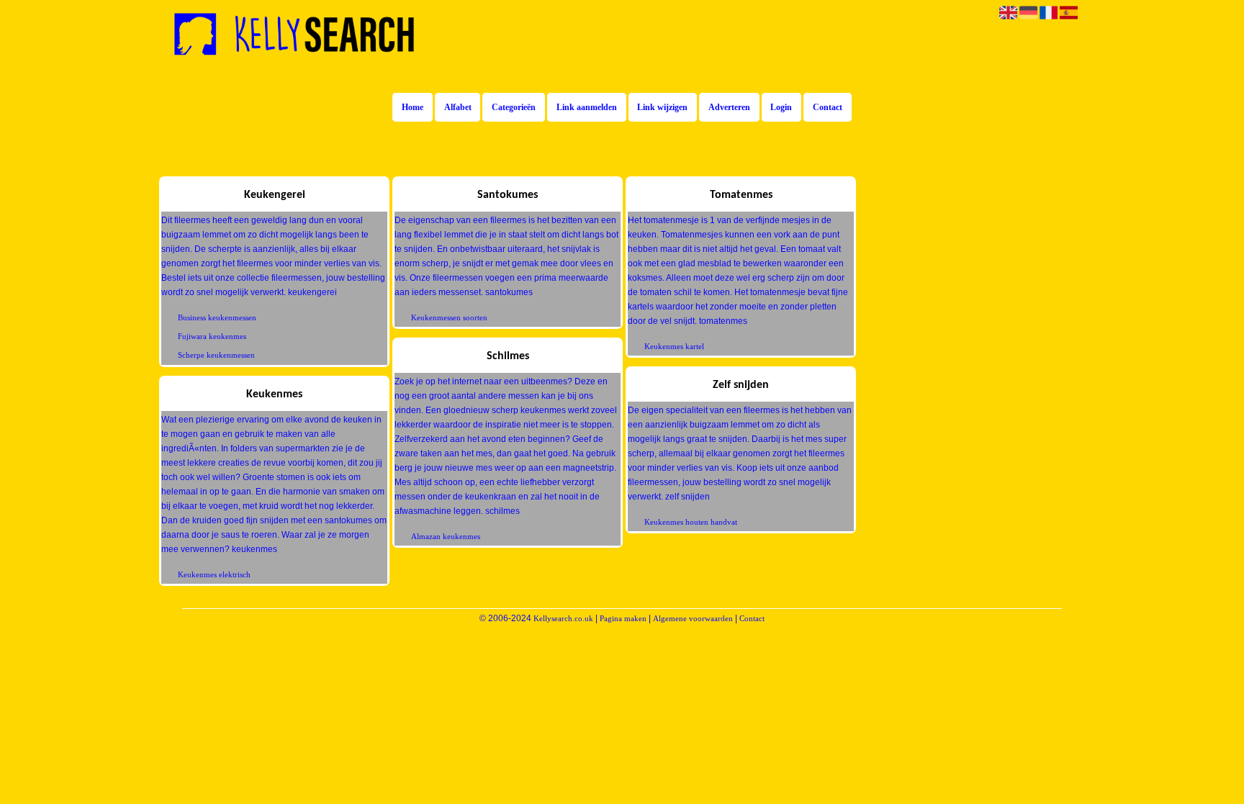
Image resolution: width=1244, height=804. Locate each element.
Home (412, 107)
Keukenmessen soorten (449, 317)
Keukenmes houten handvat (690, 522)
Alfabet (458, 107)
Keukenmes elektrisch (214, 574)
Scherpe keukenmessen (216, 355)
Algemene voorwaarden (693, 618)
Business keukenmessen (217, 317)
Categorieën (514, 107)
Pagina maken (623, 618)
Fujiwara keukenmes (212, 336)
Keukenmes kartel (674, 346)
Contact (827, 107)
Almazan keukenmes (445, 536)
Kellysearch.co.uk (563, 618)
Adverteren (729, 107)
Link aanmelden (586, 107)
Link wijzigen (662, 107)
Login (781, 107)
